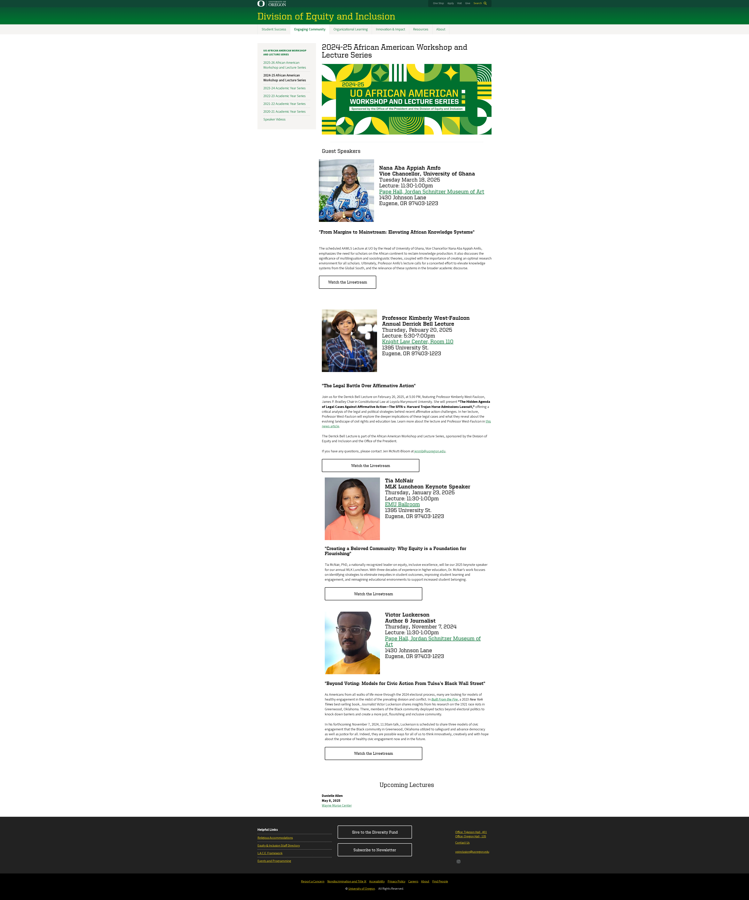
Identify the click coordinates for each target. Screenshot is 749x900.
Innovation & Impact (390, 29)
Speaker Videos (274, 119)
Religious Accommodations (275, 838)
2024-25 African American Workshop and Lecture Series (284, 78)
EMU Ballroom (402, 504)
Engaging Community (310, 29)
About (440, 29)
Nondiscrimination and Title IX (346, 881)
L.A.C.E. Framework (269, 853)
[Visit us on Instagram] (458, 862)
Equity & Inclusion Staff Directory (278, 845)
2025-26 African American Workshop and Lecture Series (284, 65)
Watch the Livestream (347, 282)
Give (467, 3)
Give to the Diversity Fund (375, 832)
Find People (440, 881)
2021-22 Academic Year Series (284, 103)
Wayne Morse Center (337, 805)
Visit (459, 3)
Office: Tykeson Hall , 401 (471, 832)
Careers (413, 881)
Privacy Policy (396, 881)
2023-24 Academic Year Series (284, 88)
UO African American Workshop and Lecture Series (284, 53)
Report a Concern (312, 881)
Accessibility (377, 881)
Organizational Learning (351, 29)
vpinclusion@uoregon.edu (472, 852)
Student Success (274, 29)
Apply (450, 3)
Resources (420, 29)
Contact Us (462, 843)
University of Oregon (361, 889)
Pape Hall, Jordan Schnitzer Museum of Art (431, 191)
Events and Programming (274, 861)
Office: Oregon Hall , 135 (470, 836)
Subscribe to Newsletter (374, 850)
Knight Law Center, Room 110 (417, 341)
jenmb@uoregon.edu (429, 451)
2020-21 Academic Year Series (284, 111)
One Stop (438, 3)
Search (478, 3)
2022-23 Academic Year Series (284, 96)
